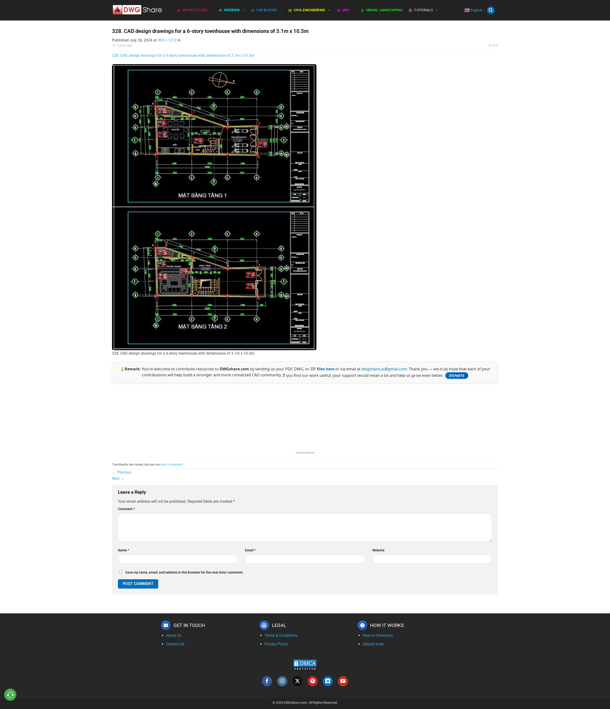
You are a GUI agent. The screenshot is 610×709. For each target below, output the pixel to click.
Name (123, 550)
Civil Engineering (309, 10)
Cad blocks (266, 10)
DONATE (456, 375)
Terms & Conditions (280, 635)
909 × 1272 (167, 40)
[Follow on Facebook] (267, 681)
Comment (126, 509)
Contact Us (175, 644)
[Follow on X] (297, 681)
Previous (121, 472)
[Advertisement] (305, 416)
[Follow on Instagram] (282, 681)
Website (378, 550)
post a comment (172, 464)
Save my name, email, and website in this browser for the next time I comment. (184, 572)
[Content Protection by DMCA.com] (305, 664)
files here (325, 369)
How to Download (378, 635)
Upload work (373, 644)
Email (250, 550)
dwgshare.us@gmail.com (384, 369)
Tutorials (423, 10)
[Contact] (10, 694)
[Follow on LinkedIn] (328, 681)
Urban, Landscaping (384, 10)
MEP (345, 10)
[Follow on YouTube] (343, 681)
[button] (491, 10)
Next (118, 478)
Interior (231, 10)
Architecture (194, 10)
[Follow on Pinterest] (313, 681)
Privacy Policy (276, 644)
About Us (173, 635)
